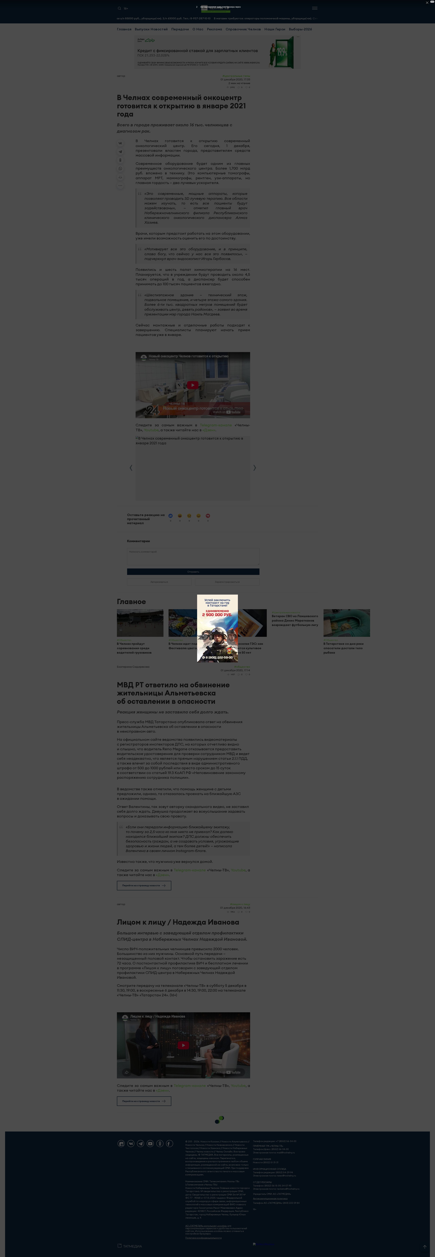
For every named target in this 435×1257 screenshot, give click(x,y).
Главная (124, 29)
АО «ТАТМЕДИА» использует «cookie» (206, 1226)
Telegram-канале (216, 425)
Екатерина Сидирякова (133, 666)
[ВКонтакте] (120, 143)
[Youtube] (150, 1143)
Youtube (151, 430)
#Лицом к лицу (240, 904)
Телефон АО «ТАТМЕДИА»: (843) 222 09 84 (276, 1203)
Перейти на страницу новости (141, 885)
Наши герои (274, 29)
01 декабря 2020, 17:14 (235, 670)
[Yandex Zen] (121, 1143)
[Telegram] (120, 151)
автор (121, 76)
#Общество (242, 666)
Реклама (214, 29)
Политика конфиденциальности (203, 1238)
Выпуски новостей (151, 29)
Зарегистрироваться (227, 581)
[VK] (130, 1143)
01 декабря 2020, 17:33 (235, 79)
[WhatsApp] (120, 168)
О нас (198, 29)
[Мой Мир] (120, 177)
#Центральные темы (236, 76)
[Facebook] (169, 1143)
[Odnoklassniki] (159, 1143)
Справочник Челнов (243, 29)
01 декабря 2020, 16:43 (235, 907)
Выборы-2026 (300, 29)
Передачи (180, 29)
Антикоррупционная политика (270, 1198)
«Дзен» (208, 430)
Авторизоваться (159, 582)
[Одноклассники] (120, 160)
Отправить (193, 571)
